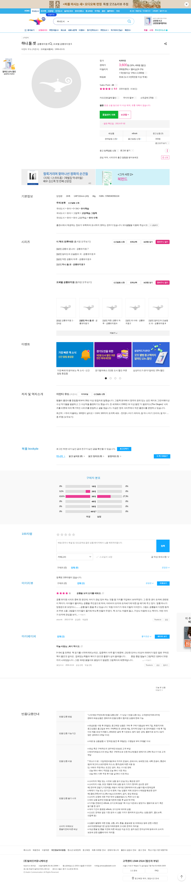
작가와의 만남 (116, 30)
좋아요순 (146, 636)
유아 (69, 208)
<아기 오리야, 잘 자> (156, 413)
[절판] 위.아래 (131, 320)
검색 (129, 21)
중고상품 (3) (158, 133)
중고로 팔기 (125, 150)
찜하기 (165, 665)
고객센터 (155, 11)
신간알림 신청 (73, 203)
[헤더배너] (156, 21)
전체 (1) (81, 583)
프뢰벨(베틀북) (47, 49)
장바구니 (163, 11)
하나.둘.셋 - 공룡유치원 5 (73, 264)
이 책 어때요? (162, 456)
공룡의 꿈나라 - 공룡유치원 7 (75, 249)
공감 (166, 620)
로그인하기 (124, 449)
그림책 (76, 213)
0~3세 (76, 208)
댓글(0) (85, 620)
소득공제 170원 (147, 98)
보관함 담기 (148, 242)
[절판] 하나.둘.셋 (86, 320)
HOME (27, 11)
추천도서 (104, 30)
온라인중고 (79, 11)
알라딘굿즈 (68, 11)
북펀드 (127, 30)
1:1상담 (123, 715)
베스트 (63, 30)
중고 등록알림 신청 (108, 150)
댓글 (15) (88, 665)
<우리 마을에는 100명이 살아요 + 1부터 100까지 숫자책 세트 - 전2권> (95, 413)
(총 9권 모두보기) (83, 282)
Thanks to (157, 620)
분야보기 (30, 30)
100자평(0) (124, 89)
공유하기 (165, 44)
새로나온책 (72, 30)
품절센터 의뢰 (108, 114)
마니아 (59, 456)
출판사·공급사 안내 (128, 850)
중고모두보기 (161, 143)
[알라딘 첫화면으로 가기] (38, 21)
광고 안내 (142, 850)
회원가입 (138, 11)
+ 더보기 (81, 615)
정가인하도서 (92, 30)
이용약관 (45, 850)
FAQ (156, 871)
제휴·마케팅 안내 (98, 850)
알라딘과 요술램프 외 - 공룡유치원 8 (78, 254)
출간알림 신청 (134, 138)
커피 (118, 11)
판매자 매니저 (113, 850)
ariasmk (59, 620)
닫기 (187, 4)
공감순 (149, 583)
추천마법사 (53, 30)
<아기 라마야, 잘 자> (137, 413)
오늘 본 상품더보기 (161, 688)
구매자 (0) (62, 567)
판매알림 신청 (111, 138)
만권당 (50, 11)
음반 (103, 11)
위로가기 (181, 877)
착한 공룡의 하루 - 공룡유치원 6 (76, 259)
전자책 (43, 11)
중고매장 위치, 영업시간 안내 (147, 878)
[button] (106, 378)
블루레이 (110, 11)
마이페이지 (146, 11)
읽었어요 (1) (113, 456)
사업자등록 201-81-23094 (48, 866)
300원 (158, 138)
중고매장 (89, 11)
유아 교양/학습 (80, 218)
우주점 (97, 11)
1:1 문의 (133, 871)
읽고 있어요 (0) (95, 456)
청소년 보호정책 (74, 850)
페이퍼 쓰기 (162, 636)
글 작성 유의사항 (159, 557)
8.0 (116, 89)
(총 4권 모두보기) (82, 241)
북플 (146, 30)
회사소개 (27, 850)
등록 (163, 546)
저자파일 (84, 394)
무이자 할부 (128, 98)
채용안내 (36, 850)
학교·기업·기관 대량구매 (158, 850)
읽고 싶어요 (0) (76, 456)
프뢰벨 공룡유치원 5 (62, 44)
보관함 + (125, 114)
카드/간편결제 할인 (108, 98)
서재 (151, 30)
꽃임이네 (59, 665)
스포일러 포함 (106, 557)
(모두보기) (68, 417)
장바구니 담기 (162, 242)
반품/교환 (132, 715)
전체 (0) (74, 567)
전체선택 (133, 242)
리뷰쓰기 (163, 583)
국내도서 (35, 11)
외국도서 (58, 11)
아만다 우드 (26, 49)
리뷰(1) (133, 89)
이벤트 (81, 30)
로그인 (132, 11)
